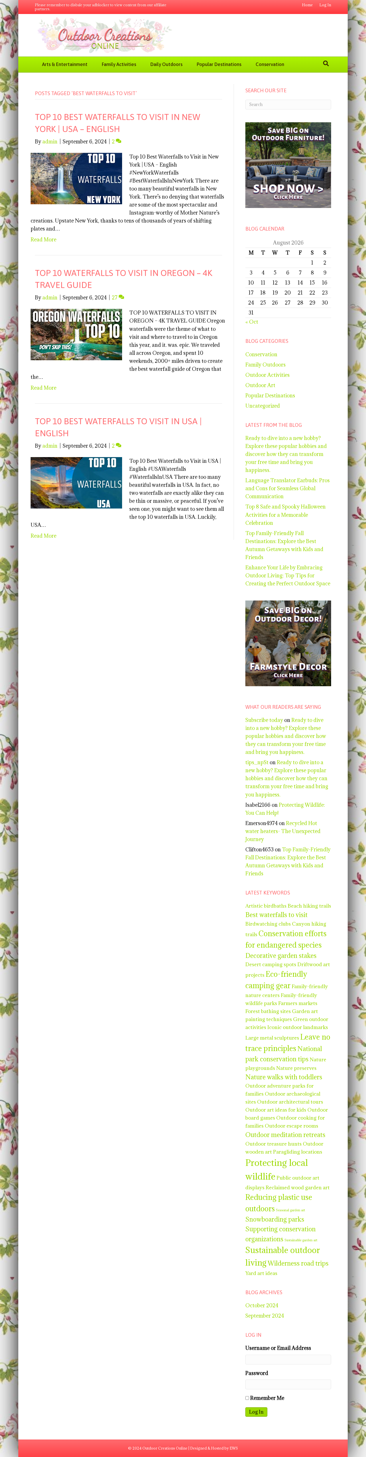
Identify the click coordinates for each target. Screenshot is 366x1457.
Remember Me (267, 1398)
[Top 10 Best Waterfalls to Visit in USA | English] (76, 482)
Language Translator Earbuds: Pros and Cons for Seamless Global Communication (287, 488)
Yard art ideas (261, 1273)
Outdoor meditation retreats (285, 1135)
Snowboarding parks (274, 1219)
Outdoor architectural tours (290, 1101)
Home (307, 5)
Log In (325, 5)
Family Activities (119, 64)
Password (256, 1373)
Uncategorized (262, 406)
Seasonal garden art (290, 1210)
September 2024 (264, 1315)
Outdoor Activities (267, 375)
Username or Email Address (278, 1348)
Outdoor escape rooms (291, 1125)
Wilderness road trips (298, 1263)
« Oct (251, 322)
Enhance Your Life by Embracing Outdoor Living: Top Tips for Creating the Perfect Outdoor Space (287, 575)
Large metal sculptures (272, 1037)
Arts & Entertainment (64, 64)
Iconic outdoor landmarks (297, 1027)
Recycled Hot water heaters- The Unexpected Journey (283, 831)
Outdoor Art (260, 385)
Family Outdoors (265, 364)
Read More (43, 239)
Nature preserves (296, 1068)
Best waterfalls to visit (276, 915)
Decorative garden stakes (281, 956)
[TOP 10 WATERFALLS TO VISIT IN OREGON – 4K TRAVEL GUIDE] (76, 334)
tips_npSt (256, 762)
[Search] (326, 63)
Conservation (270, 64)
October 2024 (261, 1305)
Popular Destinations (219, 64)
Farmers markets (297, 1003)
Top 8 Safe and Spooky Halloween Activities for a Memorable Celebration (285, 514)
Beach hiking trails (309, 905)
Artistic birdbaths (266, 905)
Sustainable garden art (301, 1240)
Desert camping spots (270, 964)
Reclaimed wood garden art (298, 1187)
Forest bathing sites (268, 1011)
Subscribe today (264, 720)
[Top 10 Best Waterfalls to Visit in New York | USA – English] (76, 178)
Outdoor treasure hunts (273, 1143)
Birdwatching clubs (268, 923)
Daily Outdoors (166, 64)
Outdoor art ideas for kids (275, 1109)
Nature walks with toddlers (283, 1077)
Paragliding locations (297, 1151)
